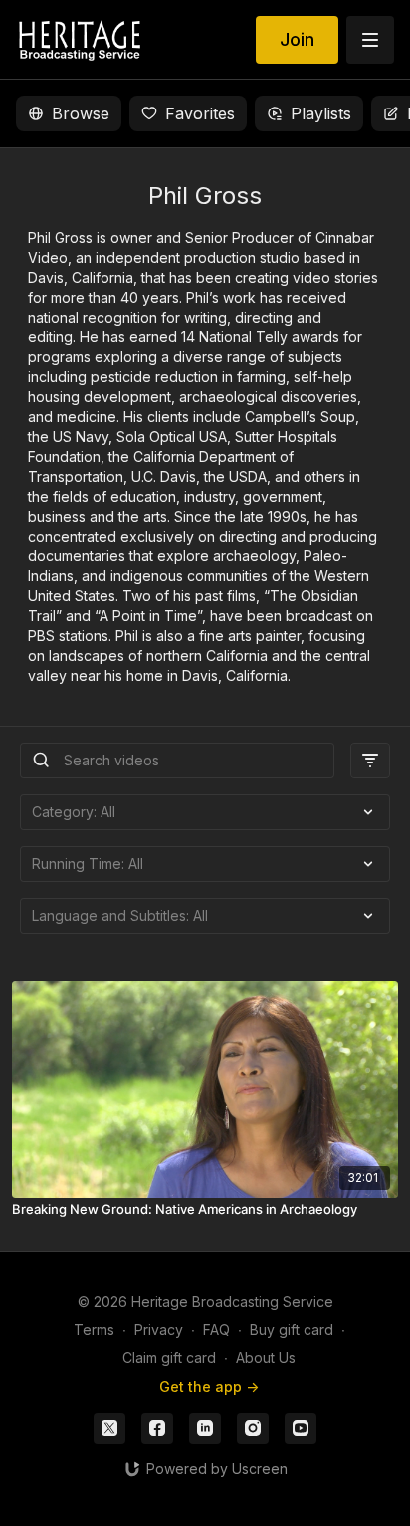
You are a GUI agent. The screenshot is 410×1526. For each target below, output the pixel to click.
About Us (266, 1357)
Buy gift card (291, 1329)
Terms (94, 1329)
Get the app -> (209, 1386)
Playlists (321, 113)
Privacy (158, 1329)
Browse (80, 113)
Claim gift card (169, 1357)
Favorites (200, 113)
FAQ (216, 1329)
